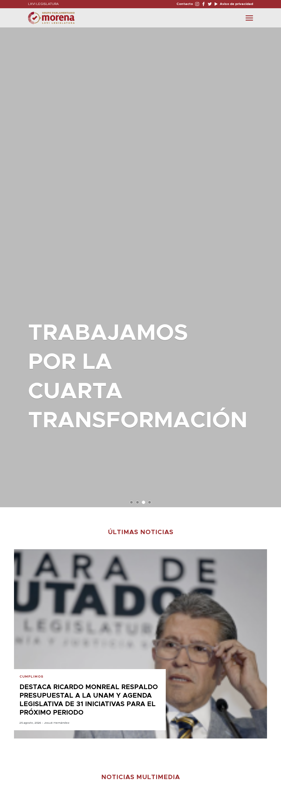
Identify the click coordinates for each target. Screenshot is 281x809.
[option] (140, 264)
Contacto (184, 3)
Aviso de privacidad (236, 3)
